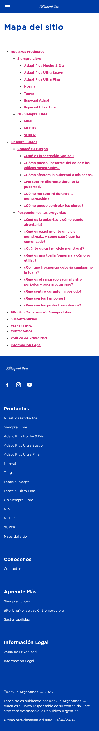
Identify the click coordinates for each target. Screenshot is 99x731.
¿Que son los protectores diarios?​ (52, 305)
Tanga (29, 93)
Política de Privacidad (29, 338)
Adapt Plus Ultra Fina (42, 79)
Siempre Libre (29, 59)
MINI (28, 121)
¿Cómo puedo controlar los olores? (53, 206)
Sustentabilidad (24, 319)
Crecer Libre (21, 326)
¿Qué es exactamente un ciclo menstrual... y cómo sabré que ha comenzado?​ (52, 237)
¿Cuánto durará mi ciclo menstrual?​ (54, 248)
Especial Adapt (36, 100)
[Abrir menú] (15, 6)
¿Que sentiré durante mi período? (52, 291)
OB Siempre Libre (32, 114)
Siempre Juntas (24, 142)
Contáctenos (21, 331)
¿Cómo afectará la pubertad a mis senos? (58, 175)
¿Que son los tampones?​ (45, 298)
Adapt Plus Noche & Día (44, 66)
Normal (30, 86)
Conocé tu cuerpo (32, 149)
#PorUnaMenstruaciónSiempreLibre (41, 312)
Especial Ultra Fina (40, 107)
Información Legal (26, 345)
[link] (7, 384)
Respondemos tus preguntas (41, 213)
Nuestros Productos (27, 52)
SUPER (30, 135)
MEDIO (30, 128)
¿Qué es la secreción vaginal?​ (49, 156)
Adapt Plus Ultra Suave (43, 72)
